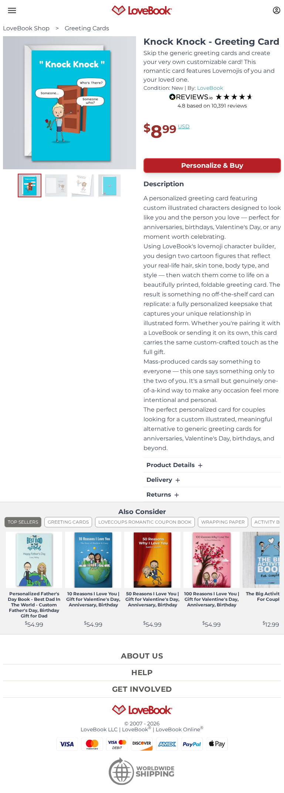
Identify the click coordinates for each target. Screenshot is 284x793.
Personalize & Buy (212, 165)
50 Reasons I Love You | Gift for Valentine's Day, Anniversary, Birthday (152, 599)
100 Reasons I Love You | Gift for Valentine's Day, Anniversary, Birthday (211, 599)
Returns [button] (159, 494)
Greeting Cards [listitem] (68, 522)
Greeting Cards (87, 28)
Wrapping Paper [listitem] (223, 522)
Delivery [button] (160, 479)
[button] (12, 10)
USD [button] (184, 126)
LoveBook (210, 88)
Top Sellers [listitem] (23, 522)
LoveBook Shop (26, 28)
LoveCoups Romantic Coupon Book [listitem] (145, 522)
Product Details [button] (171, 465)
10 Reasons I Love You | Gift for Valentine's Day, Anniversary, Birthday (93, 599)
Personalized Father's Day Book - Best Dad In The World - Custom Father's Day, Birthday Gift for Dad (34, 605)
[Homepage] (142, 10)
